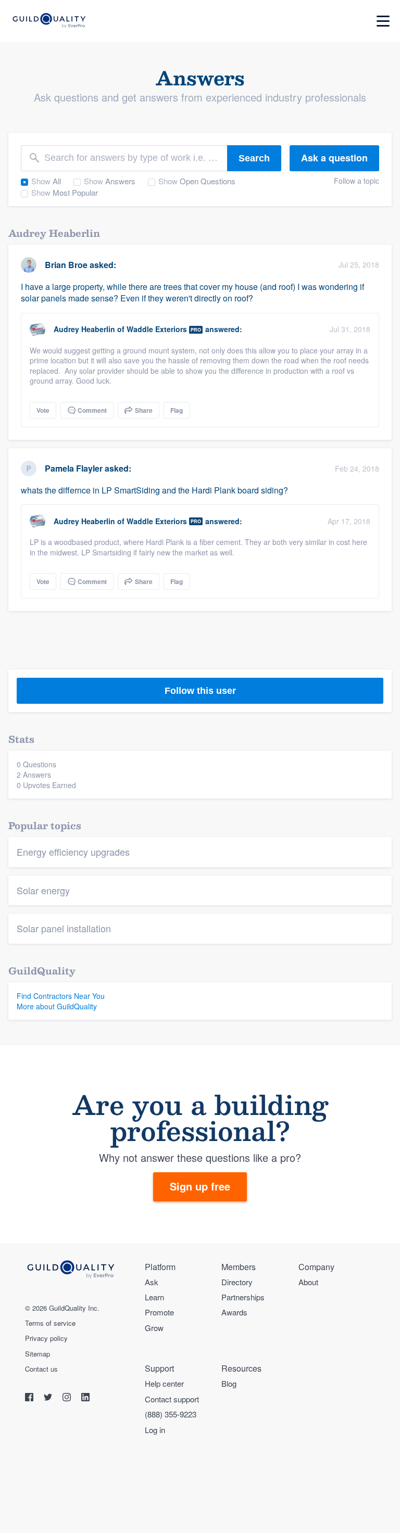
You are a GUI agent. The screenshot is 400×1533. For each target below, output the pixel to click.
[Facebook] (30, 1398)
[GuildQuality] (48, 21)
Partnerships (243, 1296)
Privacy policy (46, 1338)
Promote (159, 1312)
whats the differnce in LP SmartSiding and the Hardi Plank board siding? (154, 490)
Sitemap (37, 1354)
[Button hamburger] (383, 21)
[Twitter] (49, 1398)
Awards (234, 1312)
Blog (228, 1383)
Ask (151, 1281)
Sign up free (200, 1186)
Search (254, 158)
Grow (154, 1327)
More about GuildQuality (57, 1006)
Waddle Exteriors (157, 329)
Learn (154, 1296)
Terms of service (50, 1323)
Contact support (172, 1398)
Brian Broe (66, 265)
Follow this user (200, 691)
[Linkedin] (85, 1398)
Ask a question (334, 157)
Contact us (41, 1369)
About (308, 1281)
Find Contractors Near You (61, 996)
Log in (155, 1429)
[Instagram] (68, 1398)
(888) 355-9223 (170, 1414)
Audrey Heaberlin (84, 329)
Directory (237, 1281)
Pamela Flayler (74, 468)
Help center (164, 1383)
